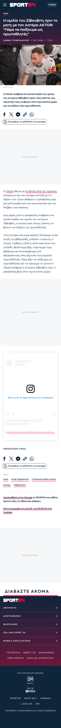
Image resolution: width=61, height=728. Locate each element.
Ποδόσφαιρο (20, 485)
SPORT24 (15, 698)
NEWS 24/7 (30, 698)
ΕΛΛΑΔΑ (7, 485)
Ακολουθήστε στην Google (18, 498)
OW (38, 704)
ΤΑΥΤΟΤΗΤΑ (13, 653)
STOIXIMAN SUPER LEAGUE (44, 479)
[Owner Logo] (30, 679)
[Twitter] (11, 114)
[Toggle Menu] (5, 5)
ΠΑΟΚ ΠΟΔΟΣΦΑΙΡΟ (20, 479)
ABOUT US (29, 653)
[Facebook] (4, 114)
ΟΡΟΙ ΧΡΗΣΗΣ (15, 658)
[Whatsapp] (31, 114)
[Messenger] (18, 114)
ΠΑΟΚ (9, 191)
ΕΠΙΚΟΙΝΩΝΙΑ (46, 653)
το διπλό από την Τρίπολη (41, 191)
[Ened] (30, 690)
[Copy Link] (25, 114)
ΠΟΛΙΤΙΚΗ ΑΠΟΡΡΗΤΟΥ (40, 658)
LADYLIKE (26, 704)
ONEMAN (46, 698)
